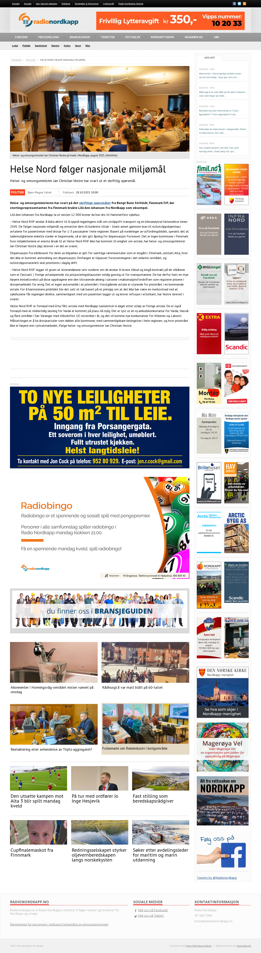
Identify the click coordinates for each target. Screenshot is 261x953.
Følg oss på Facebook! (153, 910)
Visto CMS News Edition (199, 945)
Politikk (31, 59)
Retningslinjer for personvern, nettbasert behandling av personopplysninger (59, 924)
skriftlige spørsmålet (95, 203)
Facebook (234, 3)
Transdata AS (243, 945)
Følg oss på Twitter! (151, 916)
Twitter (239, 3)
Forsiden (16, 59)
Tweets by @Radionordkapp (217, 878)
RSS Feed (244, 4)
